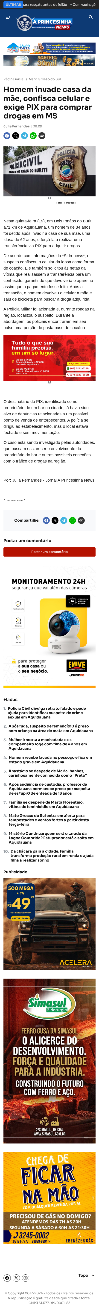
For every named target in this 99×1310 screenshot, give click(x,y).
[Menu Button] (8, 17)
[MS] (44, 17)
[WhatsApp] (33, 135)
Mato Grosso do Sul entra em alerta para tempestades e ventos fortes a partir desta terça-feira (49, 820)
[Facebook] (6, 135)
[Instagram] (25, 1278)
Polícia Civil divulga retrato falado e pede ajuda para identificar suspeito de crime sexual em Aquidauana (47, 713)
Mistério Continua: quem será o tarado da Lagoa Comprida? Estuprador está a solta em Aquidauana (51, 838)
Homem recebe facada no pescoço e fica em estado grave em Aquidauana (50, 759)
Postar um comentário (49, 552)
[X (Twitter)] (16, 1278)
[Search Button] (91, 17)
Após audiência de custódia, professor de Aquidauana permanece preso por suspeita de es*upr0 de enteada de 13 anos (49, 789)
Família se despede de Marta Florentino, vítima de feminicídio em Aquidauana (46, 804)
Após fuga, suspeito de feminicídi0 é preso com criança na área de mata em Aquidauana (51, 728)
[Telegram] (24, 135)
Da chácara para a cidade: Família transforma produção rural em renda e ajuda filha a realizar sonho (52, 855)
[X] (15, 135)
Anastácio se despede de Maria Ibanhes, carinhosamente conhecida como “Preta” (48, 773)
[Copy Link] (41, 135)
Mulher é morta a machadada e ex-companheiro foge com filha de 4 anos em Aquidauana (48, 744)
